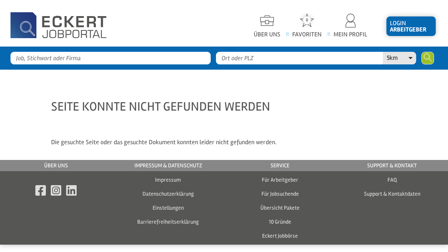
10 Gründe (280, 221)
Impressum (168, 179)
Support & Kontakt (392, 165)
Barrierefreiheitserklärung (168, 221)
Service (280, 165)
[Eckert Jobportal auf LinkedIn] (71, 191)
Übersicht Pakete (280, 207)
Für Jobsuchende (280, 193)
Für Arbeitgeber (280, 179)
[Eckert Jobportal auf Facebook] (40, 191)
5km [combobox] (392, 58)
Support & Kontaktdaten (392, 193)
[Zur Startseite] (70, 23)
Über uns (56, 165)
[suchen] (427, 58)
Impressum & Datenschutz (168, 165)
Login (408, 26)
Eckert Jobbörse (280, 235)
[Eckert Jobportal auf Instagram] (56, 191)
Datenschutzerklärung (168, 193)
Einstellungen (168, 207)
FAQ (392, 179)
